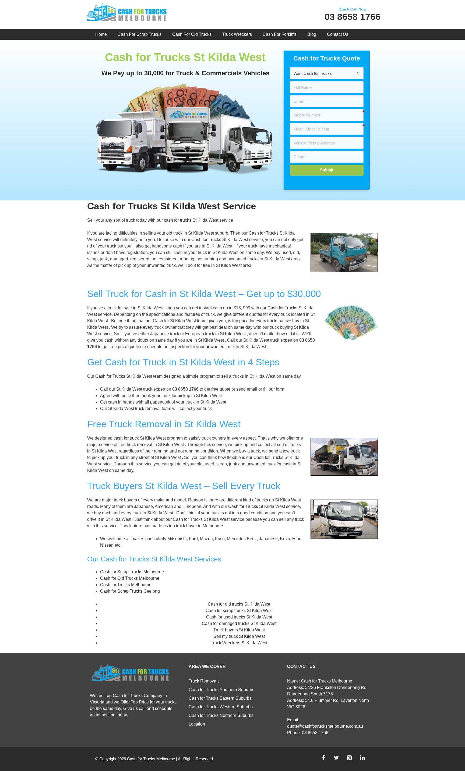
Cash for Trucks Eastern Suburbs (220, 698)
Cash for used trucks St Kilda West (239, 617)
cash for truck (126, 438)
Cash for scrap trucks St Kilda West (239, 610)
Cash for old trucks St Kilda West (239, 604)
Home (101, 34)
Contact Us (337, 34)
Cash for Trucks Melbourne (126, 584)
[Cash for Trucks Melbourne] (126, 13)
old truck (174, 233)
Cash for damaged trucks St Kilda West (239, 623)
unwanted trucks (243, 259)
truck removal (148, 408)
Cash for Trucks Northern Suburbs (221, 715)
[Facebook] (323, 757)
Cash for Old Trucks (192, 34)
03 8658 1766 (353, 17)
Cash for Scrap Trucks (139, 34)
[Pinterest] (349, 757)
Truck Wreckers (237, 34)
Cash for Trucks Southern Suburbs (221, 689)
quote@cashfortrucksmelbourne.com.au (325, 726)
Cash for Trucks (264, 233)
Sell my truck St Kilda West (239, 636)
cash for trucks (177, 220)
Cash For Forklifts (280, 34)
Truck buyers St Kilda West (239, 630)
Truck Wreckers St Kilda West (239, 643)
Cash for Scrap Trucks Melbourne (132, 572)
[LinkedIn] (362, 757)
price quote (128, 346)
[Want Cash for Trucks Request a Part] (327, 73)
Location (197, 724)
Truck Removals (204, 681)
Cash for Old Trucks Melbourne (129, 578)
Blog (311, 34)
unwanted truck (161, 265)
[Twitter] (336, 757)
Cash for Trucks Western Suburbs (221, 707)
